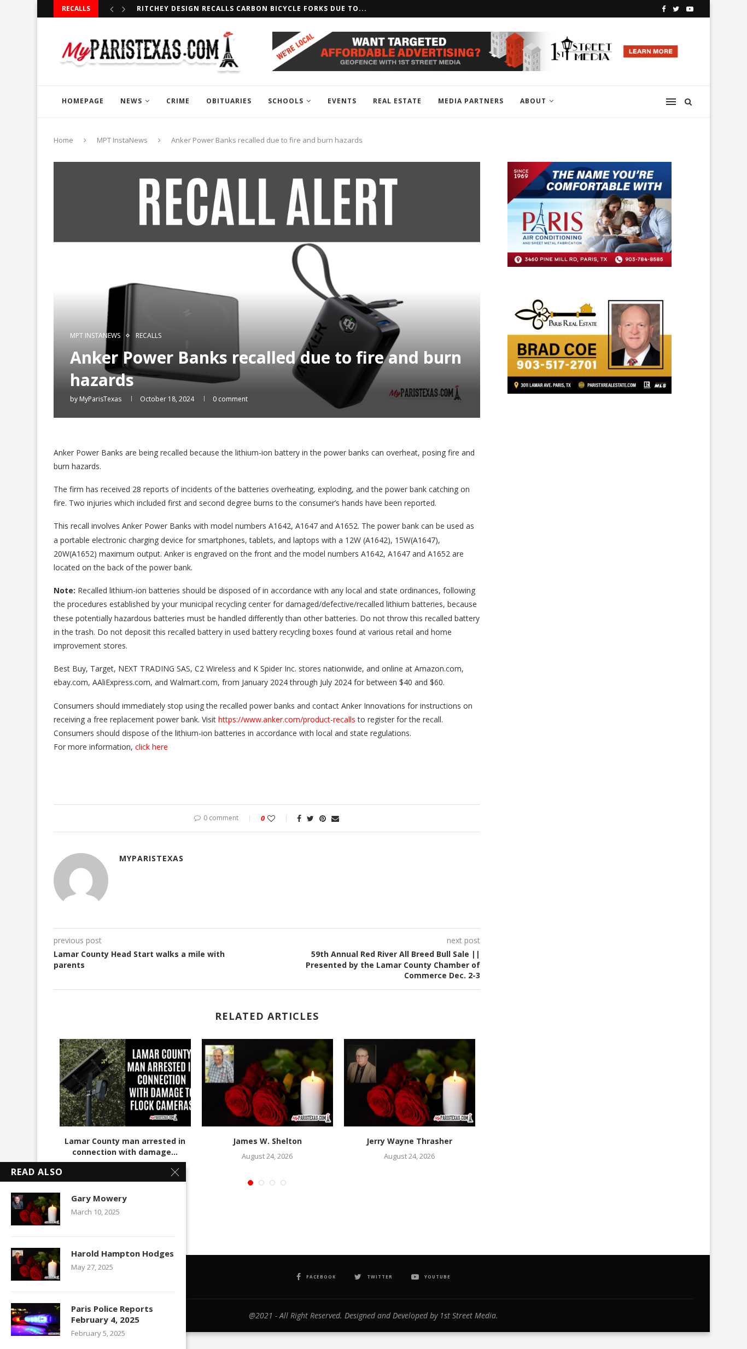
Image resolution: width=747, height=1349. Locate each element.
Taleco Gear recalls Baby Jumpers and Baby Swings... (249, 8)
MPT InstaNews (122, 140)
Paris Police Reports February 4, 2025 (112, 1314)
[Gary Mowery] (35, 1209)
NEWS (131, 101)
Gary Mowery (99, 1198)
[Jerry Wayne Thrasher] (409, 1082)
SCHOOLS (286, 101)
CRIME (178, 101)
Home (63, 140)
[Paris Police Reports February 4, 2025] (35, 1319)
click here (151, 746)
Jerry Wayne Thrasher (409, 1141)
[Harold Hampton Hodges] (35, 1264)
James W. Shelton (267, 1141)
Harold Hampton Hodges (122, 1253)
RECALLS (148, 336)
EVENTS (342, 101)
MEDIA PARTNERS (471, 101)
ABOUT (533, 101)
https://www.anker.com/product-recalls (286, 719)
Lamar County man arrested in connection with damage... (125, 1146)
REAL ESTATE (397, 101)
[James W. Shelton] (267, 1082)
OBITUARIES (229, 101)
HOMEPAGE (83, 101)
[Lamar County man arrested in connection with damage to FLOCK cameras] (125, 1082)
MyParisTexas (100, 399)
